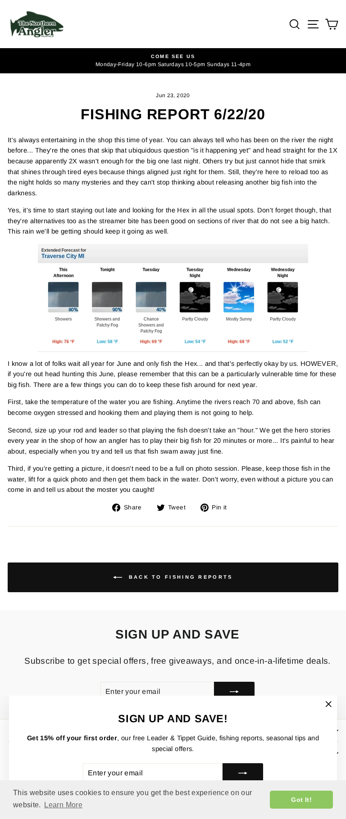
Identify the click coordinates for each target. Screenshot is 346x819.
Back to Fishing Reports (179, 577)
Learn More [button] (63, 805)
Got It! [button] (301, 799)
